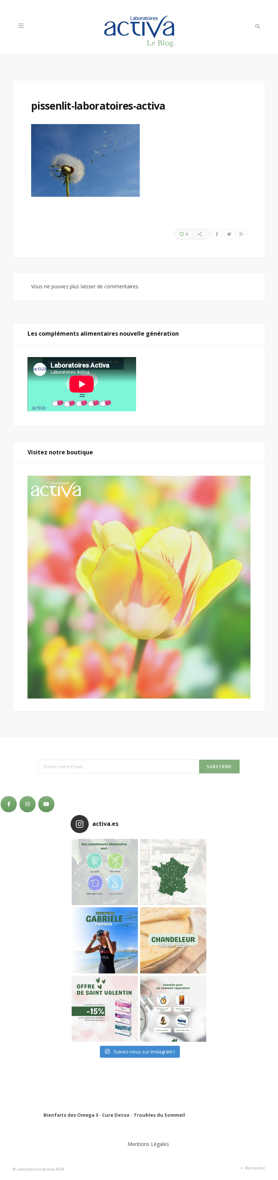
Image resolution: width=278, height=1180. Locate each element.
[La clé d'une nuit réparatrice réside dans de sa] (173, 1009)
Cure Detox (116, 1115)
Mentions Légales (148, 1144)
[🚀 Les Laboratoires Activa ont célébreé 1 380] (173, 872)
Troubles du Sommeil (159, 1115)
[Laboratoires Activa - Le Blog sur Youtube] (46, 804)
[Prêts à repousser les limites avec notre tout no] (105, 940)
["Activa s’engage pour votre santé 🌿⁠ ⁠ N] (105, 872)
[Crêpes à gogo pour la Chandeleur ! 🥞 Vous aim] (173, 940)
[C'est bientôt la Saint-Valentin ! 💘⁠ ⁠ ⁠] (105, 1009)
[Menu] (21, 26)
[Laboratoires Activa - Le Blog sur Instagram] (27, 804)
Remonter (254, 1168)
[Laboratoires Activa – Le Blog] (139, 27)
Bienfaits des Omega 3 (70, 1115)
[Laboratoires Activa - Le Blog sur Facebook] (9, 804)
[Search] (256, 26)
